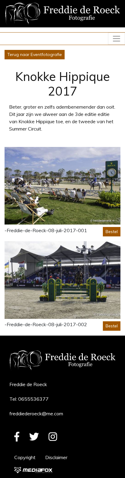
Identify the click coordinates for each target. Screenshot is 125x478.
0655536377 (33, 399)
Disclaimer (56, 457)
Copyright (24, 457)
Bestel (112, 231)
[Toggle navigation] (116, 39)
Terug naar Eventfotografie (34, 54)
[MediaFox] (33, 469)
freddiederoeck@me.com (36, 413)
